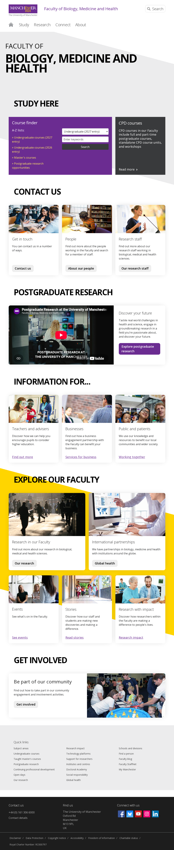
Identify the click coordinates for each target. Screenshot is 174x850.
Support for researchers (79, 758)
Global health (105, 563)
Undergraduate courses (26, 753)
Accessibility (77, 838)
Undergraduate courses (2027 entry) (32, 139)
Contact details (18, 818)
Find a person (126, 753)
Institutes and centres (78, 764)
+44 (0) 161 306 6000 (22, 812)
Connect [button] (63, 24)
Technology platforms (78, 753)
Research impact (131, 637)
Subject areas (21, 748)
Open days (19, 774)
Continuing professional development (34, 769)
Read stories (74, 637)
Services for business (80, 457)
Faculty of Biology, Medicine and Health (81, 8)
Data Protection (34, 838)
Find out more (22, 457)
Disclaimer (15, 838)
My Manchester (127, 769)
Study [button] (24, 24)
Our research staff (135, 268)
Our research (24, 563)
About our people (81, 268)
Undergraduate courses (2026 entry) (32, 149)
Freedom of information (101, 838)
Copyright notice (57, 838)
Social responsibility (77, 774)
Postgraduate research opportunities (28, 165)
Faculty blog (125, 758)
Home (11, 24)
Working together (132, 457)
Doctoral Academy (76, 769)
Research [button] (42, 24)
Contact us (23, 268)
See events (20, 637)
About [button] (80, 24)
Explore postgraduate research (137, 348)
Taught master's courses (27, 758)
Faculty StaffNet (127, 764)
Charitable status (128, 838)
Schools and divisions (130, 748)
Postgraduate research (26, 764)
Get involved (25, 704)
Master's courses (25, 157)
